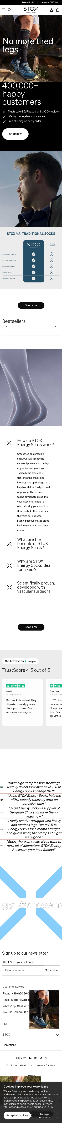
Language (40, 1066)
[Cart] (58, 10)
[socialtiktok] (41, 1058)
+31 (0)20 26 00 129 (23, 993)
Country (10, 1066)
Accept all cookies (17, 1115)
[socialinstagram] (35, 1058)
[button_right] (54, 326)
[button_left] (7, 326)
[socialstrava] (46, 1058)
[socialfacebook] (30, 1058)
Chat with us (24, 1006)
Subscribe (51, 970)
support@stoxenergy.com (27, 1000)
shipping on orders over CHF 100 (34, 3)
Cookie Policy (45, 1107)
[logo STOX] (31, 10)
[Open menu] (3, 10)
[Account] (51, 10)
